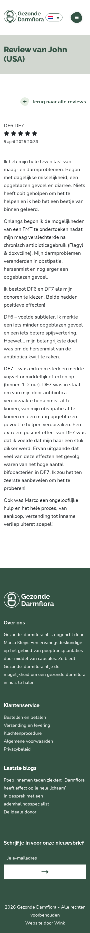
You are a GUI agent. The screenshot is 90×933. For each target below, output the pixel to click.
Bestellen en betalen (25, 717)
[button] (54, 17)
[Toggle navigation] (76, 17)
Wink (59, 923)
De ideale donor (20, 812)
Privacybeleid (17, 749)
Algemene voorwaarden (28, 741)
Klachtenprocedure (23, 733)
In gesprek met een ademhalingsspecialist (26, 800)
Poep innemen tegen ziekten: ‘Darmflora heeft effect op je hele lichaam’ (44, 784)
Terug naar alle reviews (59, 101)
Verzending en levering (27, 725)
